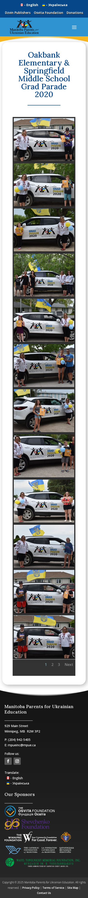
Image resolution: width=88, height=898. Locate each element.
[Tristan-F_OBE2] (44, 206)
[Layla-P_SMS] (44, 432)
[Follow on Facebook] (8, 761)
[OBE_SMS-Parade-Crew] (44, 296)
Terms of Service (53, 888)
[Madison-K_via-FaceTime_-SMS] (44, 387)
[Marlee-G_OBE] (44, 342)
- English (31, 5)
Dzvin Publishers (17, 12)
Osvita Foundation (48, 12)
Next (69, 664)
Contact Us (44, 893)
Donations (75, 12)
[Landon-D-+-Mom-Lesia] (44, 477)
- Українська (56, 5)
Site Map (72, 888)
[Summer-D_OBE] (44, 251)
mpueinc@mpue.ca (22, 745)
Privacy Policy (30, 888)
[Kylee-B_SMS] (44, 522)
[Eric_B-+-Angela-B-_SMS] (44, 613)
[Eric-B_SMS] (44, 658)
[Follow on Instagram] (17, 761)
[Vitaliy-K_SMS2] (44, 161)
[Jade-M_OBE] (44, 567)
